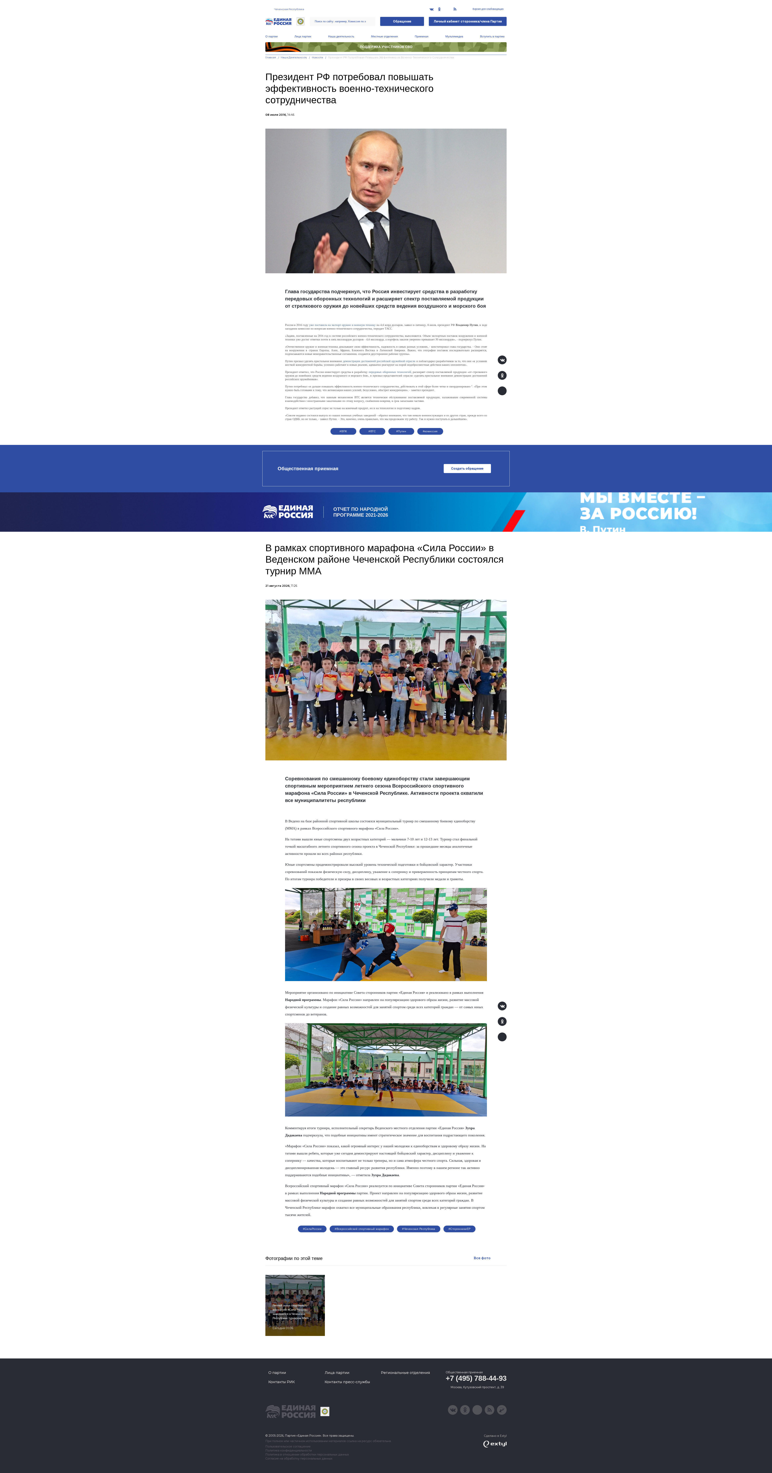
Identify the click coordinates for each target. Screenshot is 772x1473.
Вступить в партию (492, 36)
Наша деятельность (341, 36)
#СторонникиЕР (459, 1228)
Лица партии (303, 36)
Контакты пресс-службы (347, 1382)
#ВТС (372, 431)
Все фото (482, 1258)
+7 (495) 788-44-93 (476, 1378)
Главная (270, 57)
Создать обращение (467, 468)
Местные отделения (384, 36)
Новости (317, 57)
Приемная (421, 36)
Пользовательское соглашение (288, 1446)
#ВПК (343, 431)
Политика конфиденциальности (288, 1450)
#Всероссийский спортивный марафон (362, 1228)
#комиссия (430, 431)
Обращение (402, 21)
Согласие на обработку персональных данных (298, 1458)
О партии (271, 36)
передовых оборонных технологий (390, 372)
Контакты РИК (281, 1382)
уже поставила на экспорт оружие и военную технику (342, 325)
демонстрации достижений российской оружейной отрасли (379, 361)
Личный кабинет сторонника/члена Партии (468, 21)
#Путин (401, 431)
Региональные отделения (405, 1373)
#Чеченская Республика (418, 1228)
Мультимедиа (454, 36)
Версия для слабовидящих (488, 9)
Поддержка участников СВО (386, 47)
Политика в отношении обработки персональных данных (307, 1454)
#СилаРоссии (312, 1228)
